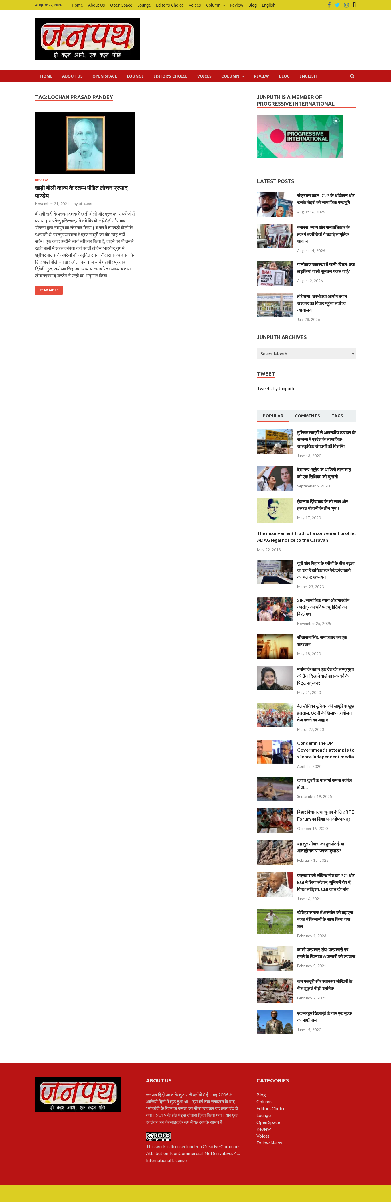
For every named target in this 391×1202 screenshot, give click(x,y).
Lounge (144, 5)
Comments (307, 415)
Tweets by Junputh (275, 388)
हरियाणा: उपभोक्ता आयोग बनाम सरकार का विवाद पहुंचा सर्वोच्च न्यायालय (322, 303)
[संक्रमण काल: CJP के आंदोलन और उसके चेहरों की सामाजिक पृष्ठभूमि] (275, 195)
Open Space (121, 5)
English (268, 5)
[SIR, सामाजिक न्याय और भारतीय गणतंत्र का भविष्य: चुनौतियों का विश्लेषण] (275, 600)
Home (77, 5)
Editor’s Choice (170, 5)
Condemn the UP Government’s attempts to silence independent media (326, 749)
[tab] (273, 416)
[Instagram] (346, 5)
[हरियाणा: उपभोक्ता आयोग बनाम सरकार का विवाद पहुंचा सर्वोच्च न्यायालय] (275, 296)
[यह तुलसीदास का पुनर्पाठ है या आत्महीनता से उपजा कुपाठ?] (275, 843)
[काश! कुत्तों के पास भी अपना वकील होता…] (275, 780)
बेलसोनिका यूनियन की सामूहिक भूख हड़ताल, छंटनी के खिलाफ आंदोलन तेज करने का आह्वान (325, 712)
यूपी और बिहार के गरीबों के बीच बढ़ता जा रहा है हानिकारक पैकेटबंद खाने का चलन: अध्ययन (326, 570)
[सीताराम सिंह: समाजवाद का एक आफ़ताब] (275, 637)
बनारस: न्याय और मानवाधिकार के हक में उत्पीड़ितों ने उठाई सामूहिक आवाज (323, 234)
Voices (195, 5)
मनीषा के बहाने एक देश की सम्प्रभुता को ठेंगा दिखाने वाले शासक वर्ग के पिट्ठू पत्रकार (325, 675)
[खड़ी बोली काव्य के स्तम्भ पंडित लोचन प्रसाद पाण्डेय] (85, 145)
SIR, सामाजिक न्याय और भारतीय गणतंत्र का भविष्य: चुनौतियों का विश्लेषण (323, 606)
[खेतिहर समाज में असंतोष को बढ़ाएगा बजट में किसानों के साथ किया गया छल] (275, 912)
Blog (252, 5)
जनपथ (152, 1094)
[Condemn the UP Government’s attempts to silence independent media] (275, 743)
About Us (96, 5)
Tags (337, 415)
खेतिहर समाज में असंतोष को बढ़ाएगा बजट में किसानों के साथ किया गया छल (325, 919)
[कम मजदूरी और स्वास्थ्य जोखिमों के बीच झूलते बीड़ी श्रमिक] (275, 981)
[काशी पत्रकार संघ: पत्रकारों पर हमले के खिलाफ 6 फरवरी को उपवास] (275, 949)
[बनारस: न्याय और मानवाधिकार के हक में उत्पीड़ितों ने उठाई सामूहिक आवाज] (275, 227)
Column (213, 5)
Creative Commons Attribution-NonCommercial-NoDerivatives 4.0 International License (193, 1153)
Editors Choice (270, 1108)
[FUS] (354, 5)
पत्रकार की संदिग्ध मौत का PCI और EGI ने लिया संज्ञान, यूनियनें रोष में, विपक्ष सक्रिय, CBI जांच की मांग (326, 882)
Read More (49, 290)
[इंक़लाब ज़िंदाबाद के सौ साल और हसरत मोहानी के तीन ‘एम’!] (275, 501)
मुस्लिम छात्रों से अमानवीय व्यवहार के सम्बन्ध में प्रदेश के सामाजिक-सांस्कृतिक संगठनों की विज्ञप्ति (326, 439)
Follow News (269, 1142)
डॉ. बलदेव (85, 203)
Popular (273, 415)
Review (236, 5)
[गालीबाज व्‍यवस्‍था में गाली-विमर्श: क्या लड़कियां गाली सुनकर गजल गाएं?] (275, 264)
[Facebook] (329, 5)
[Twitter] (337, 5)
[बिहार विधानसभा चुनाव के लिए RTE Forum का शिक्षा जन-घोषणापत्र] (275, 811)
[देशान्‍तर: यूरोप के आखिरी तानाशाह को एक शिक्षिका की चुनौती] (275, 469)
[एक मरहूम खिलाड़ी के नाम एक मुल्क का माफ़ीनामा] (275, 1013)
